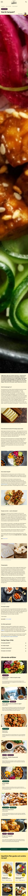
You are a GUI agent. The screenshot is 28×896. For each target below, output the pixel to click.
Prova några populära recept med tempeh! (9, 636)
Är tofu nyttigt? (8, 619)
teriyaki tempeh (4, 484)
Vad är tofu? (5, 538)
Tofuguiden (3, 6)
